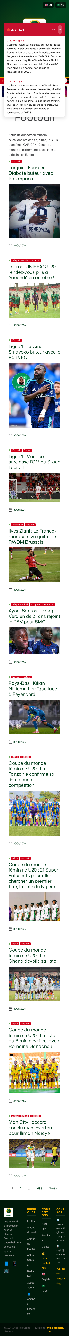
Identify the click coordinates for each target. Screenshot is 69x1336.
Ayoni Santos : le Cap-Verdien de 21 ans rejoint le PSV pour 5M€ (34, 616)
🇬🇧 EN (48, 4)
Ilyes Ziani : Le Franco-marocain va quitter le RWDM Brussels (32, 536)
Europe (15, 677)
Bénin (15, 757)
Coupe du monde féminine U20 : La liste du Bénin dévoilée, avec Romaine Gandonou (34, 1038)
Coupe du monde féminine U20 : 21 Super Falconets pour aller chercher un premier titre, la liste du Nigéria (33, 875)
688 (39, 1188)
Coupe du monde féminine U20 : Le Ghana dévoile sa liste (32, 955)
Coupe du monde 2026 (42, 604)
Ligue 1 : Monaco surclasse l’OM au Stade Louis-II (34, 462)
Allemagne (17, 525)
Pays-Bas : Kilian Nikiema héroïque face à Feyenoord (33, 688)
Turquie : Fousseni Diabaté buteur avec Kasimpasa (31, 173)
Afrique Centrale (20, 260)
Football (16, 161)
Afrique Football (20, 604)
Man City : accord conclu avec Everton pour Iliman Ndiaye (30, 1127)
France (27, 450)
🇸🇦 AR (60, 4)
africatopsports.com (55, 1329)
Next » (53, 1188)
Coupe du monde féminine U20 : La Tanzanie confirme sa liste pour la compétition (31, 774)
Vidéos (45, 1246)
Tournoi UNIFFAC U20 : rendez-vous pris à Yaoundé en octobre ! (33, 272)
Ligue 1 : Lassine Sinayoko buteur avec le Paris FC (34, 352)
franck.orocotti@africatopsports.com (60, 1232)
